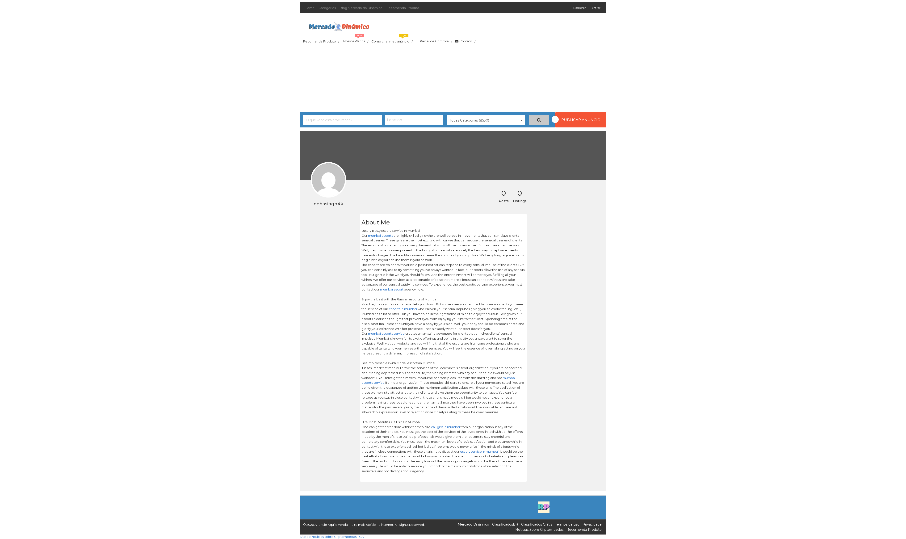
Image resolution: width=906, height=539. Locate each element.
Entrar (595, 7)
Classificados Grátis (536, 524)
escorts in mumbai (403, 309)
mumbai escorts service (386, 333)
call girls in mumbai (445, 427)
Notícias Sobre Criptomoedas (539, 529)
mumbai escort (391, 289)
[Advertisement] (453, 79)
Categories (327, 8)
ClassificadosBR (505, 524)
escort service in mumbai (479, 451)
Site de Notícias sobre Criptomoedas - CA (332, 537)
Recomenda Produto (402, 8)
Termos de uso (567, 524)
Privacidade (592, 524)
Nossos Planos (355, 39)
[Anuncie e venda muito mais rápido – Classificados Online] (339, 26)
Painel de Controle (436, 41)
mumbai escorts (380, 235)
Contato (467, 41)
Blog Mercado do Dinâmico (361, 8)
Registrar (580, 7)
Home (310, 8)
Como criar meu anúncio (392, 40)
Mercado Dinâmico (473, 524)
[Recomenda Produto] (543, 507)
